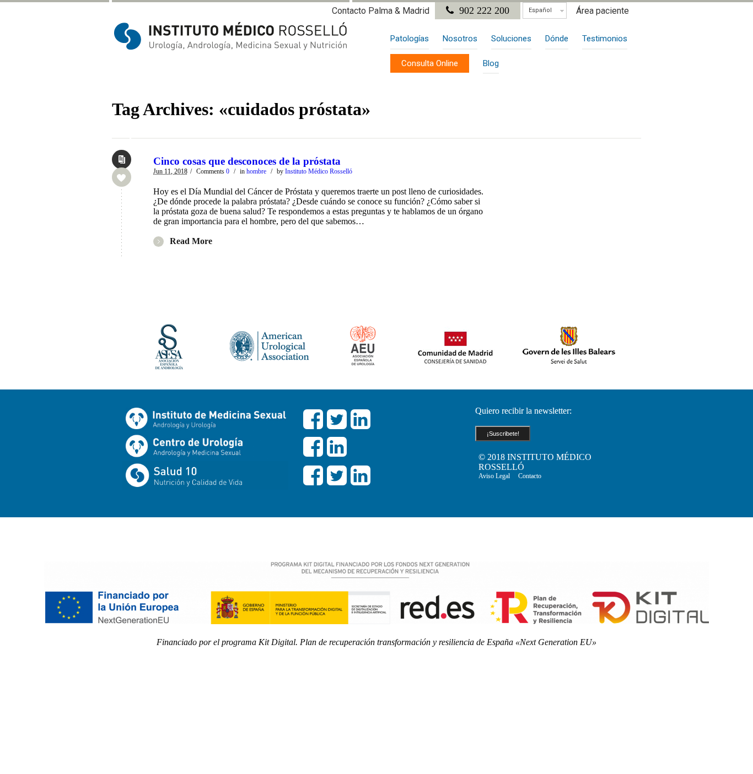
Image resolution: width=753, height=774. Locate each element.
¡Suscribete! (503, 433)
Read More (191, 241)
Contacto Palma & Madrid (380, 11)
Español (540, 10)
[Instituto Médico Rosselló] (230, 35)
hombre (256, 171)
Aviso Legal (494, 476)
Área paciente (602, 11)
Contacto (529, 476)
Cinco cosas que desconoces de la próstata (247, 161)
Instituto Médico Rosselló (318, 171)
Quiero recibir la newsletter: (523, 410)
